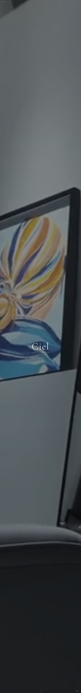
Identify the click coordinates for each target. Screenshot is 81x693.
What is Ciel (59, 1)
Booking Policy (72, 1)
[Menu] (78, 1)
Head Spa (67, 1)
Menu (63, 1)
